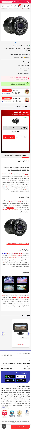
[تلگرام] (16, 93)
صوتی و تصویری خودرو (17, 8)
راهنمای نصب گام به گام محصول (20, 46)
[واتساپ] (5, 355)
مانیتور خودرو (10, 207)
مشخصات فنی (26, 61)
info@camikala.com (6, 369)
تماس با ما (19, 354)
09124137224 (4, 366)
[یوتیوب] (2, 355)
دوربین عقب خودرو (6, 8)
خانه (29, 8)
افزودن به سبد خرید (9, 137)
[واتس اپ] (13, 93)
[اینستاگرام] (19, 93)
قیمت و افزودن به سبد (20, 427)
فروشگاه (25, 8)
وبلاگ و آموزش (26, 354)
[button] (15, 42)
